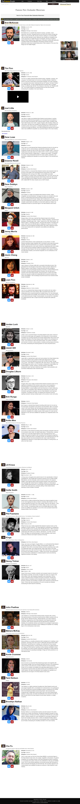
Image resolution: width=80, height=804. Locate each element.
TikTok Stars (69, 49)
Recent (44, 799)
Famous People (36, 802)
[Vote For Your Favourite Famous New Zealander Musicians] (8, 42)
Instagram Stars (69, 58)
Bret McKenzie (11, 22)
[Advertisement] (30, 55)
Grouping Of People (38, 799)
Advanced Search (65, 4)
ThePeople (8, 1)
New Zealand (4, 133)
